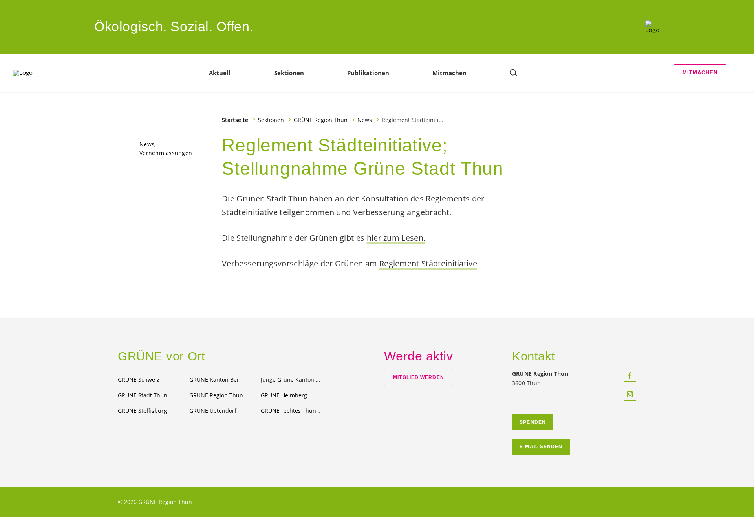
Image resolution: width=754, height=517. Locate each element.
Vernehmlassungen (165, 153)
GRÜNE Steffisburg (142, 410)
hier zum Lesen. (396, 238)
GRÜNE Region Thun (321, 119)
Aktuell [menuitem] (220, 73)
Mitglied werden (418, 377)
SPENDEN (533, 422)
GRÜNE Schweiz (138, 379)
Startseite (235, 120)
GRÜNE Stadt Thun (142, 395)
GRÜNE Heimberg (284, 395)
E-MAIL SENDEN (541, 446)
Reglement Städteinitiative (428, 263)
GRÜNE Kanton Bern (216, 379)
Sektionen (271, 119)
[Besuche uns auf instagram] (630, 394)
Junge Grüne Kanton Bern (292, 379)
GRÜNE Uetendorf (212, 410)
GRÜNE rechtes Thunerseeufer (292, 410)
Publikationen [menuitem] (368, 73)
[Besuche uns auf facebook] (630, 375)
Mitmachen (700, 73)
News (364, 119)
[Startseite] (652, 27)
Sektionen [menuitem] (289, 73)
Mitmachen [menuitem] (449, 73)
